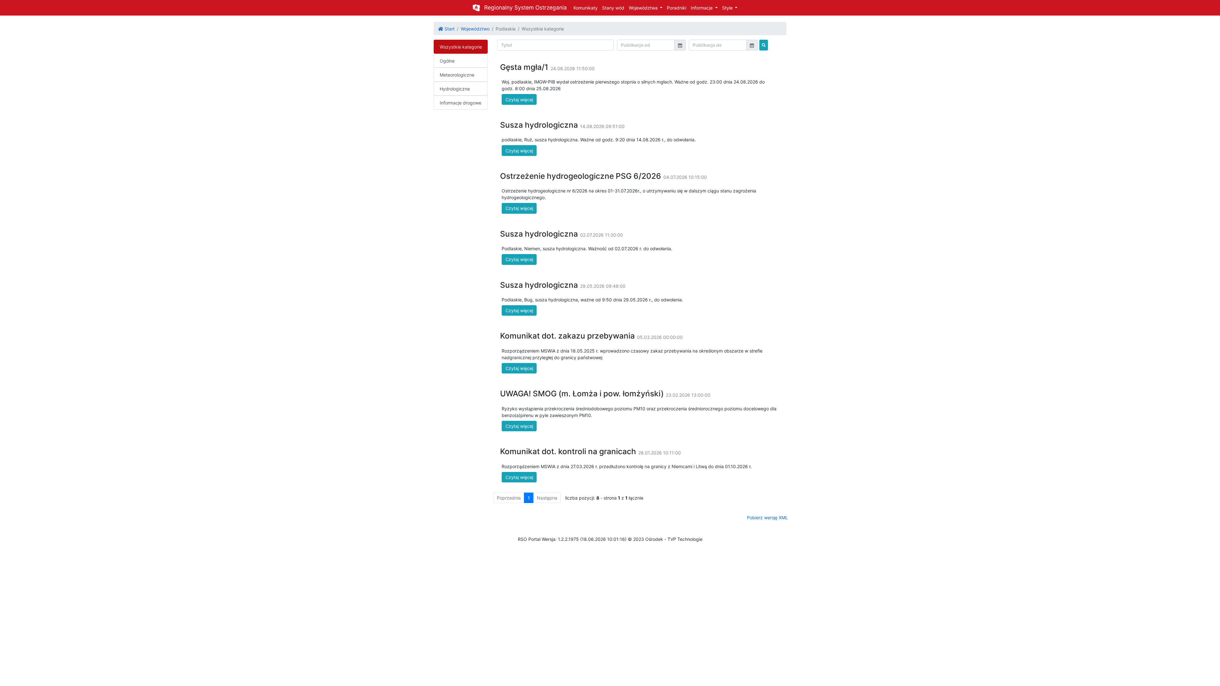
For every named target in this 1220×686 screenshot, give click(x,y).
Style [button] (728, 7)
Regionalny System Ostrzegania (525, 7)
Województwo (475, 28)
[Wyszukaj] (763, 45)
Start (449, 28)
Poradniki (676, 7)
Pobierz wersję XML (767, 517)
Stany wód (613, 7)
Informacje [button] (702, 7)
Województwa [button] (644, 7)
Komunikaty (585, 7)
